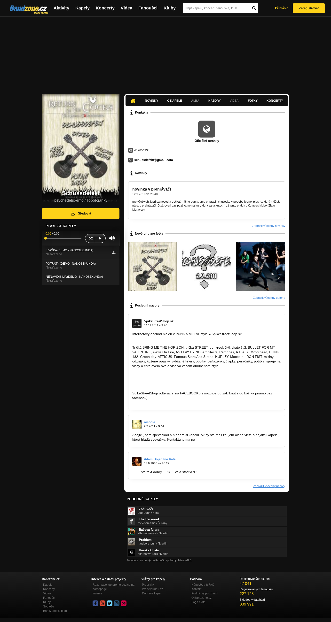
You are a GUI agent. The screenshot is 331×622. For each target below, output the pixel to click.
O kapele (174, 100)
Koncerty (105, 8)
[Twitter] (109, 603)
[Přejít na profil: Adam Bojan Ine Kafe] (137, 461)
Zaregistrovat (309, 8)
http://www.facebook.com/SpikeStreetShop (164, 402)
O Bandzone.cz (201, 597)
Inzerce (97, 593)
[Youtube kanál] (102, 603)
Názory (214, 100)
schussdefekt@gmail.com (153, 160)
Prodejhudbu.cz (152, 589)
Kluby (170, 8)
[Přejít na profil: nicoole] (137, 424)
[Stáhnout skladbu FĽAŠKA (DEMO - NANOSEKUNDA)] (114, 252)
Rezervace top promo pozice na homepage (113, 587)
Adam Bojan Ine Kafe (159, 459)
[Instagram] (116, 603)
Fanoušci (148, 8)
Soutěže (48, 606)
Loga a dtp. (198, 602)
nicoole (149, 422)
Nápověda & (202, 584)
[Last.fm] (123, 603)
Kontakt (196, 589)
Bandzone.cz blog (55, 611)
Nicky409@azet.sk (210, 439)
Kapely (82, 8)
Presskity (148, 584)
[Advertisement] (165, 53)
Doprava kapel (151, 593)
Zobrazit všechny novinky (268, 226)
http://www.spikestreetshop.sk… (156, 375)
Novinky (151, 100)
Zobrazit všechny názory (269, 486)
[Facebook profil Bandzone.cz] (95, 603)
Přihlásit (281, 8)
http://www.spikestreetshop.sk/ (155, 338)
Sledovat (84, 213)
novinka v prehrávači (151, 189)
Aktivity (61, 8)
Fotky (253, 100)
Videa (126, 8)
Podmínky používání (204, 593)
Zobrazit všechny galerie (269, 297)
